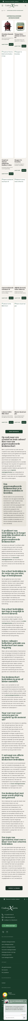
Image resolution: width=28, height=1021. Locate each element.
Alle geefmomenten (6, 967)
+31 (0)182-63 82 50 (9, 914)
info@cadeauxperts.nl (9, 917)
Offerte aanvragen (9, 925)
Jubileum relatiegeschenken (8, 947)
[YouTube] (7, 931)
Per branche (5, 970)
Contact (3, 983)
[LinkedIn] (3, 931)
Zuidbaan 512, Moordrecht (10, 920)
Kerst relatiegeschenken (7, 944)
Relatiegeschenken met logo (8, 952)
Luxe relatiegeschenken (7, 957)
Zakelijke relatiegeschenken (8, 941)
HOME (4, 10)
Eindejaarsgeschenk (6, 954)
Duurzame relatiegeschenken (9, 949)
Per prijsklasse (5, 972)
